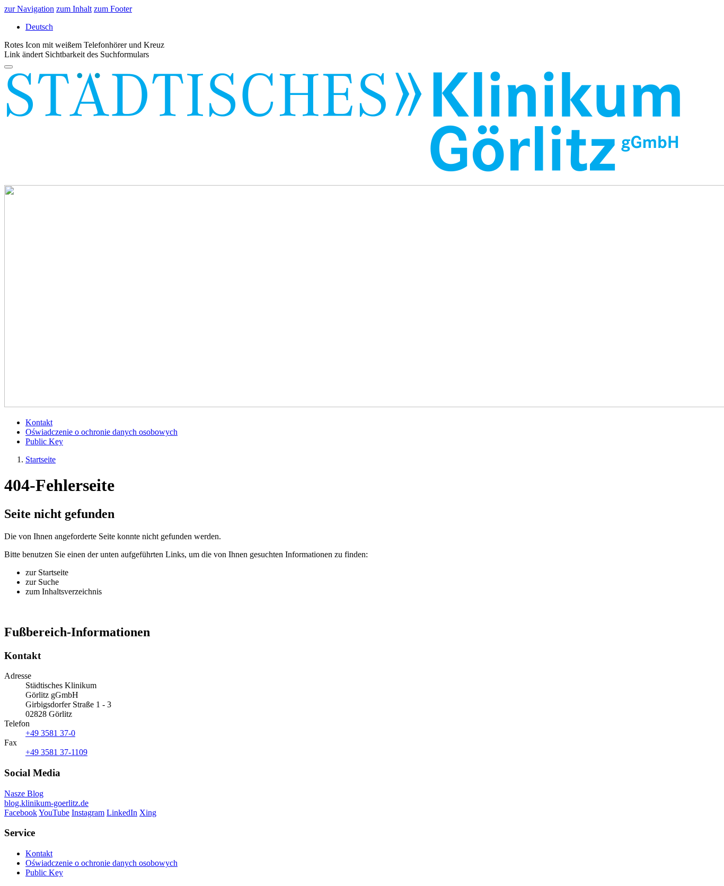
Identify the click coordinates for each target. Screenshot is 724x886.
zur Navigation (29, 8)
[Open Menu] (8, 66)
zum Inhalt (74, 8)
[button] (76, 54)
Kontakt (38, 422)
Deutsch (39, 26)
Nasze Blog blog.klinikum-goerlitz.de (46, 798)
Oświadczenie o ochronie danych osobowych (101, 431)
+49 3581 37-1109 (56, 752)
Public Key (44, 441)
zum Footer (113, 8)
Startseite (40, 459)
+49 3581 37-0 (50, 733)
